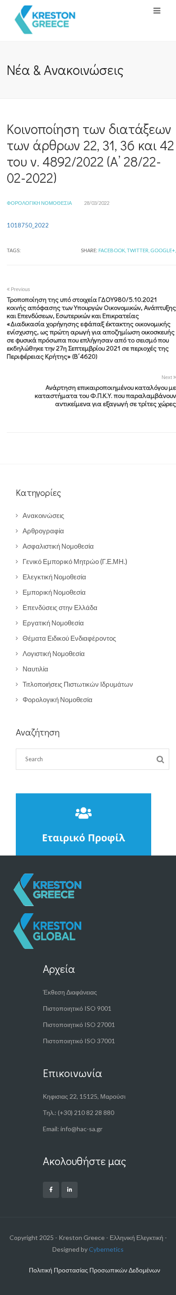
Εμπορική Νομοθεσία (54, 592)
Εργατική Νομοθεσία (53, 623)
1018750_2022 (28, 225)
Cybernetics (106, 1249)
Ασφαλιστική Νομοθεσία (58, 546)
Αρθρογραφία (43, 531)
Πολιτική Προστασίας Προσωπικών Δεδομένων (94, 1270)
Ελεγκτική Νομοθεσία (54, 577)
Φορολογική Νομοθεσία (39, 203)
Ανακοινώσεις (43, 515)
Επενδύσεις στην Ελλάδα (60, 607)
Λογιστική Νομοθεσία (54, 653)
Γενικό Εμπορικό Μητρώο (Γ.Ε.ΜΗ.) (75, 561)
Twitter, (138, 250)
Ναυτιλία (35, 669)
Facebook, (112, 250)
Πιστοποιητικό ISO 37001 (79, 1041)
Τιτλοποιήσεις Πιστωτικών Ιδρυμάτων (78, 684)
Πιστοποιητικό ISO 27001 (79, 1024)
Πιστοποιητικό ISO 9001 (77, 1008)
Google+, (163, 250)
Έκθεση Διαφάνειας (70, 992)
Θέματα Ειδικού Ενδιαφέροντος (69, 638)
